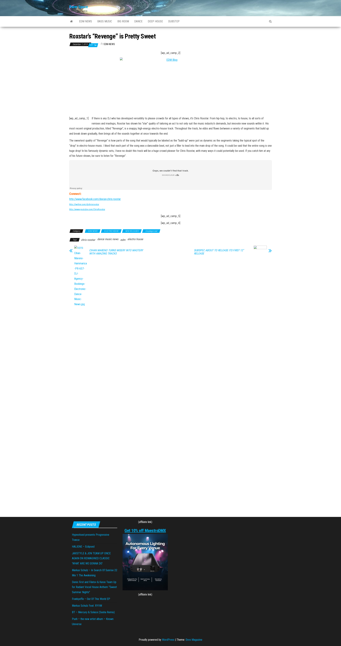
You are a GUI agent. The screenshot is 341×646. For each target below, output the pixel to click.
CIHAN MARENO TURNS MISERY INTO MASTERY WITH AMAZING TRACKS (116, 252)
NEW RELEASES (132, 231)
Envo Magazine (194, 639)
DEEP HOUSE (155, 21)
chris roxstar (88, 240)
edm (122, 240)
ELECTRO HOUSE (111, 231)
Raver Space (78, 7)
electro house (135, 239)
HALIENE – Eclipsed (83, 546)
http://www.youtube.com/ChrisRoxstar (87, 209)
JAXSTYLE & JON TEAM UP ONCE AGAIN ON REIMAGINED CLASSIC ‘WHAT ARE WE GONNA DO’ (91, 558)
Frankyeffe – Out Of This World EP (91, 599)
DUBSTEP (174, 21)
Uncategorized (151, 231)
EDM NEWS (85, 21)
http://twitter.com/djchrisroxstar (84, 204)
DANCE (138, 21)
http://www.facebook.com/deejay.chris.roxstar (95, 199)
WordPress (168, 639)
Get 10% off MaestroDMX (145, 530)
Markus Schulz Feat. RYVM (87, 605)
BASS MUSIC (104, 21)
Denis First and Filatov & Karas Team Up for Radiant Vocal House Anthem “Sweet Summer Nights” (94, 587)
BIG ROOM (123, 21)
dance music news (107, 239)
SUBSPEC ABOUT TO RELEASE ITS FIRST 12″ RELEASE (219, 252)
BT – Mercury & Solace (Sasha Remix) (93, 612)
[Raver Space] (71, 21)
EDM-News (109, 44)
